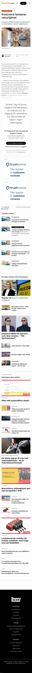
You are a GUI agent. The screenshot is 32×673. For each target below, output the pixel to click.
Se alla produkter (16, 618)
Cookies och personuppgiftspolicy (16, 626)
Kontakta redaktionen (16, 642)
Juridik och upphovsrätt (16, 629)
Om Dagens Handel (16, 651)
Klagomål (16, 632)
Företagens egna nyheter (11, 377)
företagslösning (21, 152)
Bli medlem (16, 612)
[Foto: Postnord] (16, 37)
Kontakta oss (16, 645)
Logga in (24, 147)
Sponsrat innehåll (16, 634)
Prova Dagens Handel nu (16, 143)
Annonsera (16, 615)
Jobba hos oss (16, 648)
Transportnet (7, 11)
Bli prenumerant (16, 609)
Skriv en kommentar (24, 207)
